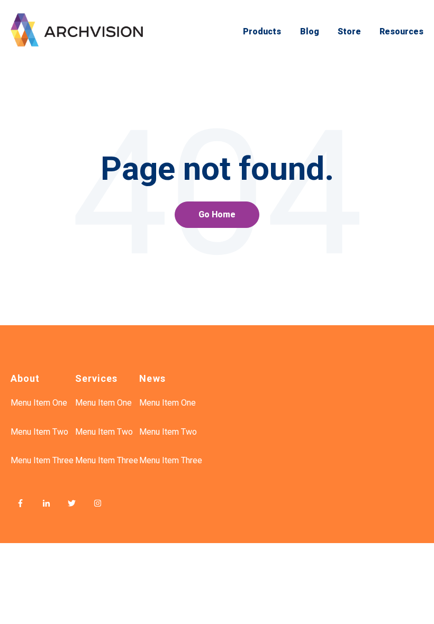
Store (349, 31)
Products (262, 31)
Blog (309, 31)
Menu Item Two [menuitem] (39, 432)
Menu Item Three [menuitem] (42, 460)
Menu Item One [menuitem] (39, 403)
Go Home (217, 214)
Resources (401, 31)
